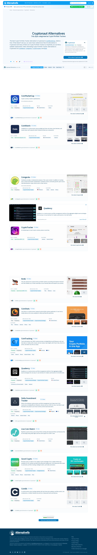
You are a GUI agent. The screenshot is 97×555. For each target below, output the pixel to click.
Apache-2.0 (22, 137)
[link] (48, 520)
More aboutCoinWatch (76, 143)
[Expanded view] (84, 67)
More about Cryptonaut (74, 57)
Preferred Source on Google (79, 548)
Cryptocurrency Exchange (40, 320)
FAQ (72, 537)
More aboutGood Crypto (76, 476)
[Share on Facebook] (11, 61)
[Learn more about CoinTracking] (15, 342)
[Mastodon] (15, 552)
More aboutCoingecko (76, 195)
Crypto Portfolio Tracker (69, 44)
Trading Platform (40, 470)
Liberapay (55, 544)
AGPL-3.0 (24, 290)
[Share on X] (14, 61)
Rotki (45, 48)
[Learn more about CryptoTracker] (15, 231)
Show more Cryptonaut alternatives (48, 520)
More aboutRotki (76, 296)
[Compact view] (86, 67)
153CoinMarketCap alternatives (27, 101)
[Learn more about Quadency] (15, 372)
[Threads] (20, 552)
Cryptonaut (71, 43)
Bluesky (11, 544)
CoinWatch (22, 48)
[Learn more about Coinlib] (15, 492)
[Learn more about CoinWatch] (15, 129)
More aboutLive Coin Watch (76, 446)
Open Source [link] (58, 67)
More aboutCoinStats (76, 326)
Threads (15, 544)
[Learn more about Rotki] (15, 282)
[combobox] (78, 3)
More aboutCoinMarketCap (76, 113)
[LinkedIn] (24, 552)
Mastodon (65, 543)
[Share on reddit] (17, 61)
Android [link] (50, 67)
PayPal (60, 544)
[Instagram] (22, 552)
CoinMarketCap (50, 41)
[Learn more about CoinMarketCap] (15, 99)
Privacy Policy (75, 541)
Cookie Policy (75, 543)
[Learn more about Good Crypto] (15, 462)
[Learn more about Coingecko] (15, 181)
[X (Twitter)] (12, 552)
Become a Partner (76, 546)
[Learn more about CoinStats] (15, 312)
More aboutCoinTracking (76, 356)
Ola (18, 538)
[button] (38, 96)
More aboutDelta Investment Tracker (76, 416)
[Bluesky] (17, 552)
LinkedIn (25, 544)
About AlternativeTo (76, 544)
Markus (22, 538)
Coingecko (29, 48)
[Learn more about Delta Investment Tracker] (15, 402)
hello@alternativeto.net (37, 543)
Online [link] (45, 67)
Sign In (89, 3)
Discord (46, 543)
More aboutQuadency (76, 386)
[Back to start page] (13, 3)
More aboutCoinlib (76, 506)
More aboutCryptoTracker (76, 245)
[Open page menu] (92, 3)
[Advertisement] (48, 20)
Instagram (19, 544)
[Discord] (10, 552)
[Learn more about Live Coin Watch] (15, 432)
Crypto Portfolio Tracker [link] (37, 67)
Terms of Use (75, 539)
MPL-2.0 (22, 239)
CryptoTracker (37, 48)
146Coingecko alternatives (26, 185)
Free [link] (54, 67)
